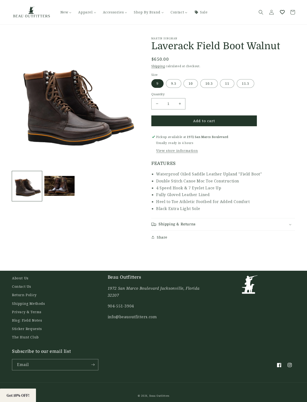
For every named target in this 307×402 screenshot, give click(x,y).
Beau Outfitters (159, 395)
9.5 (173, 83)
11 (227, 83)
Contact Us (21, 286)
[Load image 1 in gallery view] (27, 186)
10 (191, 83)
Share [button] (162, 237)
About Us (20, 278)
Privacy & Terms (26, 312)
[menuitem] (66, 12)
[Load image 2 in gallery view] (59, 186)
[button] (261, 12)
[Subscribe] (93, 364)
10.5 (209, 83)
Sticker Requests (27, 328)
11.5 (245, 83)
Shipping (158, 66)
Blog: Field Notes (27, 320)
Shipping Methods (28, 303)
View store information (177, 150)
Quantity (158, 94)
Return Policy (24, 295)
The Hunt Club (25, 337)
